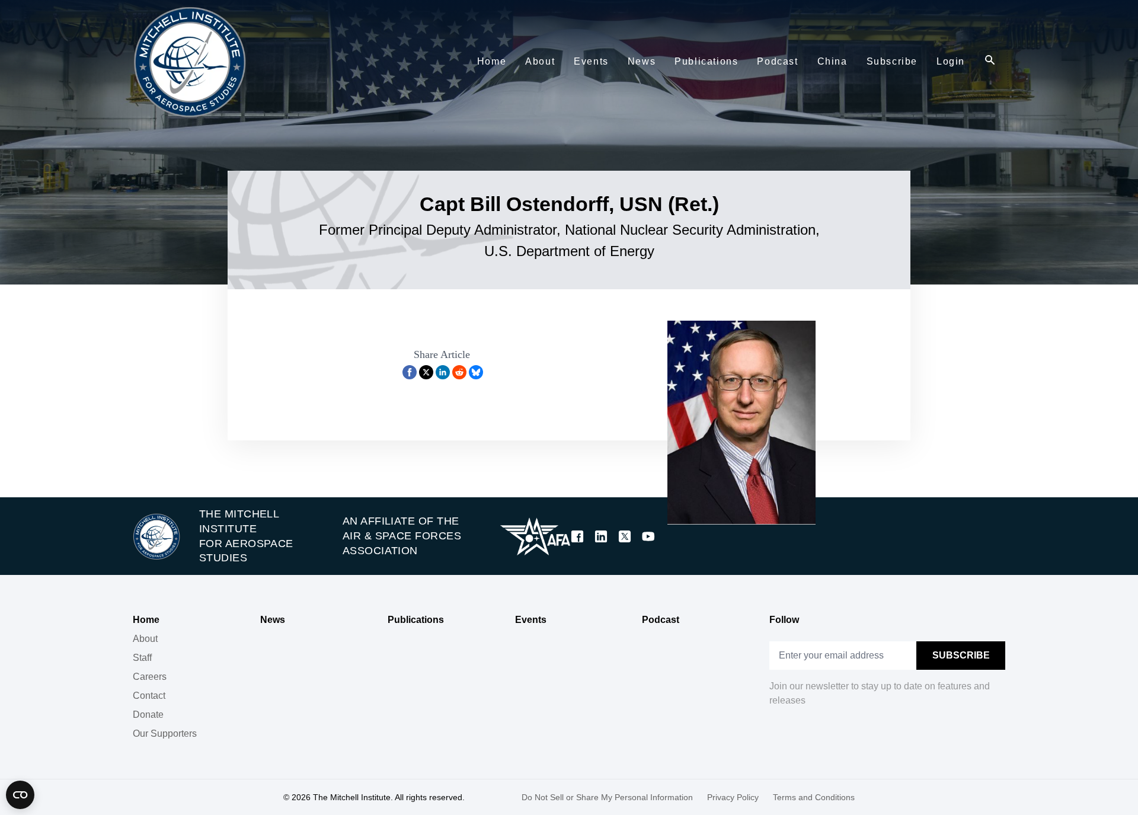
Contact (149, 696)
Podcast (660, 620)
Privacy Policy (733, 797)
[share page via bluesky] (476, 372)
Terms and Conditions (814, 797)
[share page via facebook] (409, 372)
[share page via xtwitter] (426, 372)
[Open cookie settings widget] (20, 795)
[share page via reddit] (459, 372)
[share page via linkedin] (443, 372)
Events (530, 620)
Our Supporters (165, 733)
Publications (416, 620)
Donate (148, 714)
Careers (150, 677)
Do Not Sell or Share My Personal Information (607, 797)
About (145, 639)
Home (146, 620)
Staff (142, 658)
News (272, 620)
